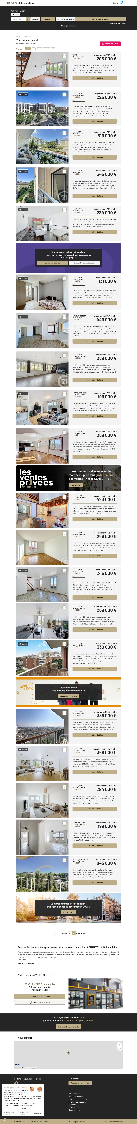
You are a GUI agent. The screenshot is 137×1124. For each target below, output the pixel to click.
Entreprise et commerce (78, 1099)
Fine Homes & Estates (77, 1102)
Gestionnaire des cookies (114, 1122)
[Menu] (129, 2)
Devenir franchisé (75, 1096)
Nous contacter (74, 1110)
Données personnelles (77, 1122)
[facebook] (16, 1083)
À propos (72, 1104)
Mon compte (117, 3)
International (73, 1107)
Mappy (33, 1068)
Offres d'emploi (74, 1094)
